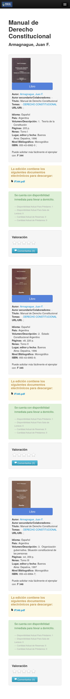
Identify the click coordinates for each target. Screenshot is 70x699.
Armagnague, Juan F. (31, 94)
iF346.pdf (19, 610)
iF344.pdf (19, 181)
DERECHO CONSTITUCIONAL (40, 104)
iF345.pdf (19, 393)
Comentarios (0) (26, 250)
